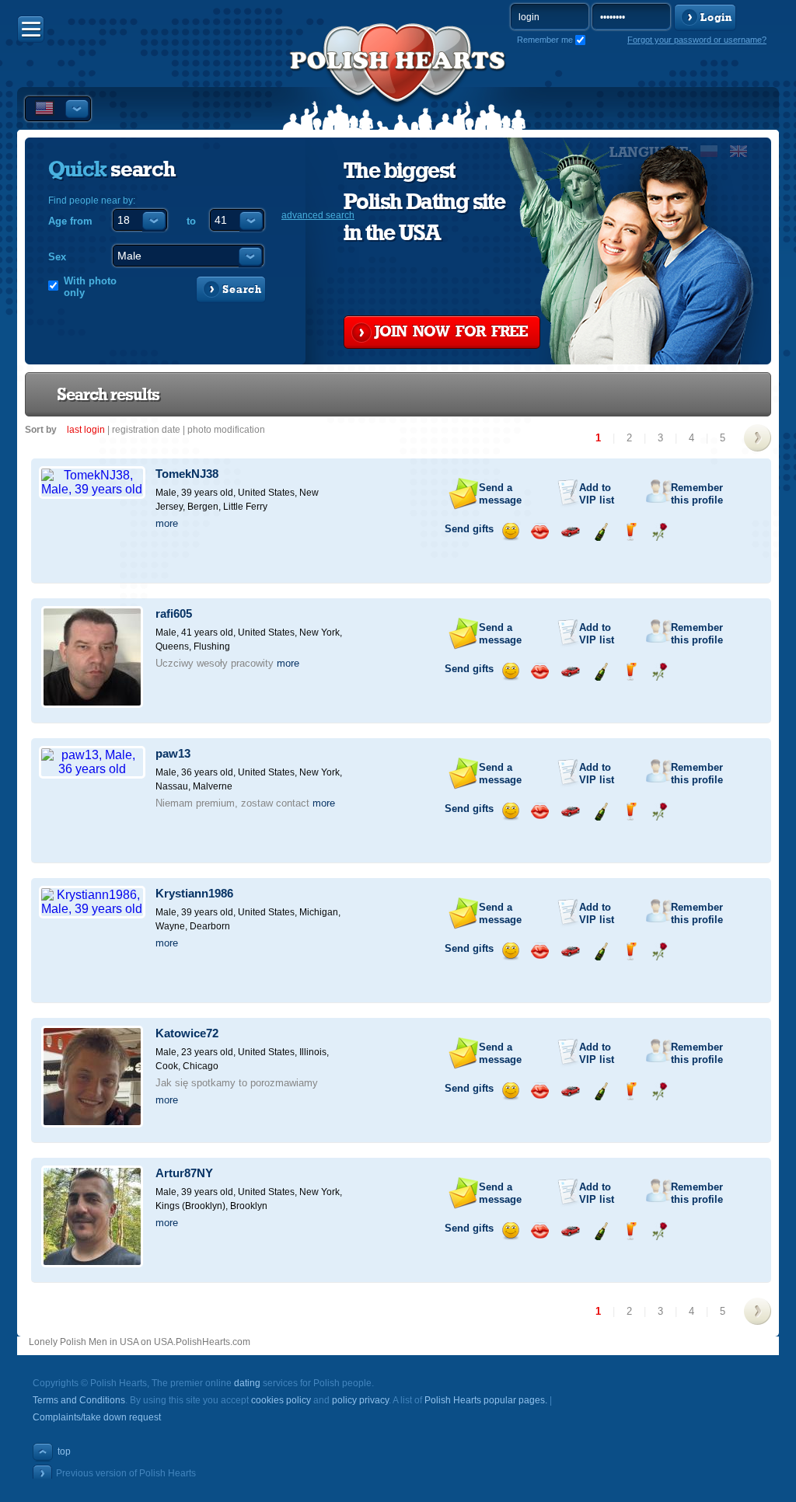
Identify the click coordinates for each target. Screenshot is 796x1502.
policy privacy (360, 1400)
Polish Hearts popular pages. (485, 1400)
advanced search (317, 215)
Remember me (545, 39)
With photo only (90, 286)
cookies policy (281, 1400)
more (166, 523)
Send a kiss (540, 532)
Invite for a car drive (570, 532)
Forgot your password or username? (696, 39)
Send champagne (600, 532)
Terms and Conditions (79, 1400)
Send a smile (510, 532)
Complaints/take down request (97, 1417)
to (191, 221)
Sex (57, 257)
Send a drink (630, 532)
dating (247, 1383)
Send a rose (660, 532)
